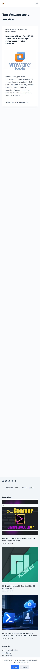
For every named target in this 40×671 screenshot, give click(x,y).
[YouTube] (15, 481)
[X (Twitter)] (6, 481)
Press (17, 488)
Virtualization (10, 32)
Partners (9, 488)
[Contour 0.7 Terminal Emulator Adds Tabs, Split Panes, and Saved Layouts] (20, 517)
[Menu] (37, 4)
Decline (24, 667)
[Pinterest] (12, 481)
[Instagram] (9, 481)
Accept (15, 667)
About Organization (10, 650)
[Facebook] (3, 481)
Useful (31, 488)
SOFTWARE (23, 30)
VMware (8, 30)
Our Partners (7, 656)
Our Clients (6, 653)
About (24, 488)
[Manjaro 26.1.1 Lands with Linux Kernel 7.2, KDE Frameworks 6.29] (20, 564)
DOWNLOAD (15, 30)
